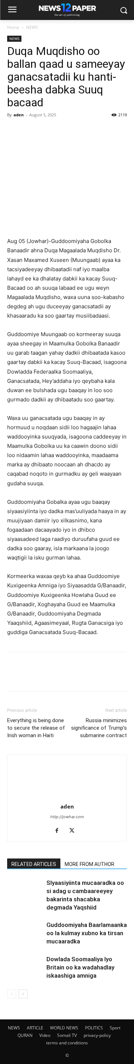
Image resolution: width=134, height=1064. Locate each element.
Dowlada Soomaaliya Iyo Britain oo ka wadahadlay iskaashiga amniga (80, 967)
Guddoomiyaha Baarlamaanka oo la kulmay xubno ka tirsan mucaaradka (86, 933)
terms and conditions (67, 1043)
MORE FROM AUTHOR (89, 864)
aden (19, 114)
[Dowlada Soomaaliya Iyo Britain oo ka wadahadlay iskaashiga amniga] (25, 967)
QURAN (25, 1035)
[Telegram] (47, 131)
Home (13, 27)
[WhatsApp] (63, 131)
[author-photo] (67, 797)
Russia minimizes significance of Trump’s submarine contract (99, 728)
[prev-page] (11, 993)
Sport (115, 1028)
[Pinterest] (96, 131)
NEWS (32, 27)
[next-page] (23, 993)
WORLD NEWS (64, 1028)
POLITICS (94, 1028)
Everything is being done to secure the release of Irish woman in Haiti (36, 728)
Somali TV (67, 1035)
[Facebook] (14, 131)
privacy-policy (97, 1035)
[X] (31, 131)
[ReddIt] (80, 131)
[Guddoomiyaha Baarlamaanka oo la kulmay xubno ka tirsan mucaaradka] (25, 933)
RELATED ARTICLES (33, 864)
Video (44, 1035)
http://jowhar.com (67, 816)
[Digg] (113, 131)
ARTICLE (35, 1028)
